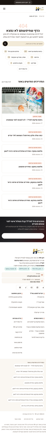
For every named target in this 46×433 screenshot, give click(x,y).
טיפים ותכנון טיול (12, 51)
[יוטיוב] (30, 287)
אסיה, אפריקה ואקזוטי (17, 57)
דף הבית (41, 16)
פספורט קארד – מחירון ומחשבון (36, 332)
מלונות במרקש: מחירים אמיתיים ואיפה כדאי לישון (28, 394)
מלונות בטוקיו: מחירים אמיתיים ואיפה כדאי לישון (28, 377)
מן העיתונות (18, 337)
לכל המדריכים (6, 82)
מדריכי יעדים (39, 312)
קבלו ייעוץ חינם (24, 236)
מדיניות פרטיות (17, 353)
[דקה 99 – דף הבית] (39, 8)
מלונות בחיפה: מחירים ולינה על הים (32, 406)
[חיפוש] (5, 43)
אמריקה (32, 63)
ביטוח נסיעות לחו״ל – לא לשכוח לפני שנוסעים (29, 366)
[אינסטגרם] (35, 287)
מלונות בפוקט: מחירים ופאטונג (34, 383)
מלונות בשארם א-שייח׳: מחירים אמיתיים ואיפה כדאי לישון (25, 400)
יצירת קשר (18, 332)
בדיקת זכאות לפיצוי (38, 337)
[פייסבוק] (41, 287)
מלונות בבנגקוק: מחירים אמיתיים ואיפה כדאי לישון (28, 389)
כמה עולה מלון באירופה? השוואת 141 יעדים (29, 371)
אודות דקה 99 (17, 327)
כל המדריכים (23, 69)
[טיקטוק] (24, 287)
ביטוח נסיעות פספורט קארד (35, 327)
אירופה (35, 57)
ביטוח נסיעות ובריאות (33, 51)
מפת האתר (18, 419)
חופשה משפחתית (15, 307)
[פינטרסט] (18, 287)
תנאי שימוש (18, 347)
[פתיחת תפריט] (4, 8)
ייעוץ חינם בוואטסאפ (22, 2)
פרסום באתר (18, 342)
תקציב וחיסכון (16, 63)
